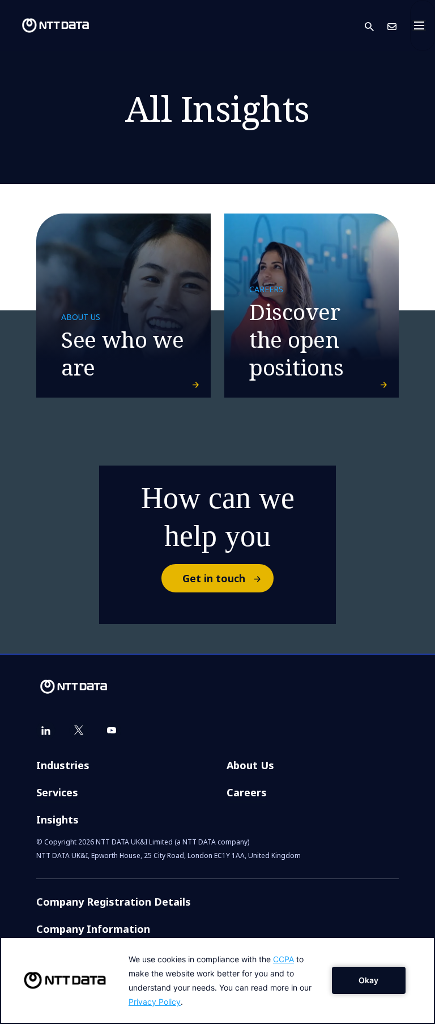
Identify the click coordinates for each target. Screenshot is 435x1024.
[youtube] (111, 730)
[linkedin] (46, 730)
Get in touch (213, 578)
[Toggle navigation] (422, 25)
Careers (247, 792)
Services (57, 792)
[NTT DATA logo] (46, 25)
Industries (62, 765)
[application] (217, 980)
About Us (250, 765)
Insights (57, 819)
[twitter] (78, 730)
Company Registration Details (113, 901)
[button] (376, 26)
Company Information (93, 929)
